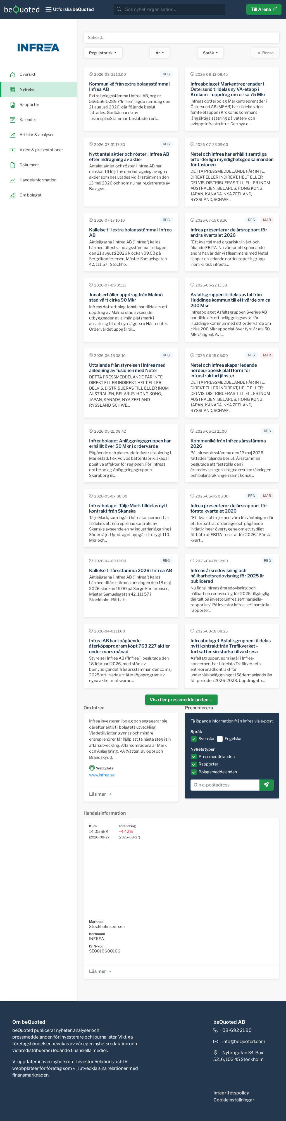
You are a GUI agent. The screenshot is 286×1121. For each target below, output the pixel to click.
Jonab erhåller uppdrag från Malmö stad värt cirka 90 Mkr (126, 297)
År (158, 53)
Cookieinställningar (233, 1100)
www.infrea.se (102, 775)
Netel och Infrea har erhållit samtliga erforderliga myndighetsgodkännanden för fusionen (231, 159)
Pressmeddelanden (217, 756)
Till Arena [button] (261, 9)
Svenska (206, 738)
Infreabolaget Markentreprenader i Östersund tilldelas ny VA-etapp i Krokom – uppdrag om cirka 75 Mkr (228, 89)
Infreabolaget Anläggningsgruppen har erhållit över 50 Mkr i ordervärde (130, 443)
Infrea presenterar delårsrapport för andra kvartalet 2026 (228, 232)
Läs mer (97, 794)
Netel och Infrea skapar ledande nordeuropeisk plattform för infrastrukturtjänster (223, 370)
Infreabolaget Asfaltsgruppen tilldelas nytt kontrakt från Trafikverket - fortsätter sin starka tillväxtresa (230, 646)
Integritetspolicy (231, 1093)
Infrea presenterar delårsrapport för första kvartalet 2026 (228, 508)
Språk (209, 53)
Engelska (233, 738)
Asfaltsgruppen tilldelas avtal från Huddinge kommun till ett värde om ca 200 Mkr (230, 300)
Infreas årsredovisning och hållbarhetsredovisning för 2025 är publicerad (227, 576)
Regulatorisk (101, 53)
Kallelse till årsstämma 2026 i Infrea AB (130, 570)
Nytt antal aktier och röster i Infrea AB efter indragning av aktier (129, 156)
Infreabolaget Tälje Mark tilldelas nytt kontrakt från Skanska (128, 508)
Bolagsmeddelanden (218, 771)
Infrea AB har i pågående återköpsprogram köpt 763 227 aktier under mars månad (129, 646)
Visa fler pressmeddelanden (179, 699)
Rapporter (208, 764)
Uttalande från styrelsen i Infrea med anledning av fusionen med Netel (127, 367)
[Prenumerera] (266, 785)
